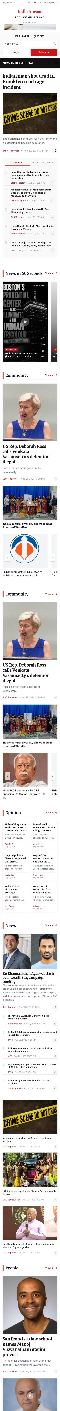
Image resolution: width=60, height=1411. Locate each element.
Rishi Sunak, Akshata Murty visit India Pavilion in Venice (32, 227)
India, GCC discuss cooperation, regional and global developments (32, 1033)
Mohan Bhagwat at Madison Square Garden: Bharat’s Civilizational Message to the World (31, 192)
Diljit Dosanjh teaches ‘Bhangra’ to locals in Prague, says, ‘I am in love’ (31, 244)
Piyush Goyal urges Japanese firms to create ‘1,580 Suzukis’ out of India (32, 1066)
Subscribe (44, 52)
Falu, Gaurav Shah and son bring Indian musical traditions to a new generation (30, 175)
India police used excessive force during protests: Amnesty (30, 1049)
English (51, 2)
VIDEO (41, 36)
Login (16, 52)
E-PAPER (24, 36)
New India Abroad (18, 63)
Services (35, 2)
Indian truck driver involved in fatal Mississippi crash (30, 211)
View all (49, 273)
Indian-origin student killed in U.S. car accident (28, 1082)
